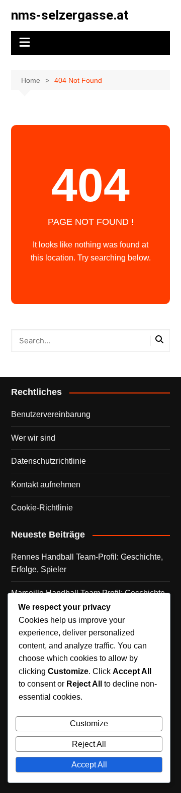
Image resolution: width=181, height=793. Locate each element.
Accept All (89, 764)
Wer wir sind (33, 438)
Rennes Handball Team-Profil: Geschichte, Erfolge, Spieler (87, 563)
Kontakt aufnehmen (45, 484)
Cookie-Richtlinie (42, 507)
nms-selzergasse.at (70, 15)
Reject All (89, 744)
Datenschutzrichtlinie (48, 461)
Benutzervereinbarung (50, 414)
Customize (89, 723)
